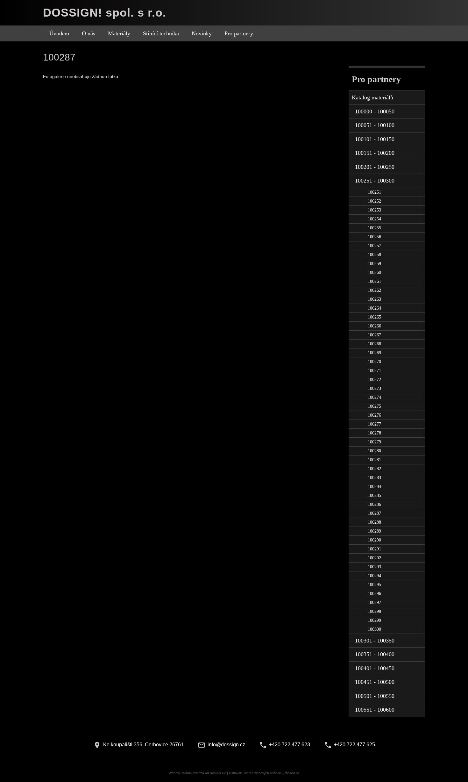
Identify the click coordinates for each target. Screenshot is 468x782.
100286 (374, 504)
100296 (374, 593)
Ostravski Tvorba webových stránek (255, 773)
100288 (374, 522)
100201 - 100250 (374, 167)
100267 (374, 335)
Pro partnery (238, 33)
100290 (374, 540)
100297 (374, 602)
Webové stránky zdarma (186, 773)
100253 (374, 210)
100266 (374, 326)
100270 (374, 361)
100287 (374, 513)
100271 (374, 370)
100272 (374, 379)
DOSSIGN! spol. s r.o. (104, 12)
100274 (374, 397)
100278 (374, 433)
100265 (374, 317)
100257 (374, 245)
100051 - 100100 (374, 125)
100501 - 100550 (374, 696)
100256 (374, 236)
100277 (374, 424)
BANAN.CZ (218, 773)
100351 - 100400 (374, 654)
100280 (374, 450)
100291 (374, 549)
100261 (374, 281)
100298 (374, 611)
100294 (374, 575)
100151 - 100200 (374, 153)
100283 (374, 477)
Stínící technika (161, 33)
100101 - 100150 (374, 139)
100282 (374, 468)
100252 (374, 201)
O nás (88, 33)
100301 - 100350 (374, 640)
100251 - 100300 (374, 180)
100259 (374, 263)
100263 (374, 299)
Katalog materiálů (372, 97)
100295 (374, 584)
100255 (374, 228)
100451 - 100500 (374, 682)
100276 (374, 415)
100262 (374, 290)
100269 (374, 352)
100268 (374, 343)
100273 (374, 388)
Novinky (202, 33)
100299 (374, 620)
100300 (374, 629)
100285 (374, 495)
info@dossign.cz (226, 744)
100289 (374, 531)
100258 (374, 254)
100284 (374, 486)
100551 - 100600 (374, 710)
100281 (374, 459)
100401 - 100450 (374, 668)
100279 (374, 442)
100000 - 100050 (374, 111)
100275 (374, 406)
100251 (374, 192)
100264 (374, 308)
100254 (374, 219)
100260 (374, 272)
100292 (374, 558)
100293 (374, 566)
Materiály (119, 33)
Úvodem (59, 33)
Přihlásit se (292, 773)
